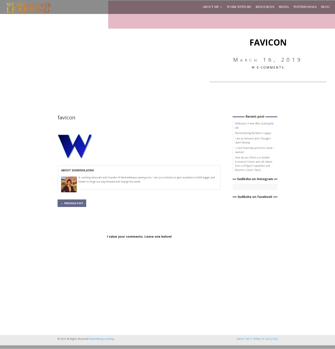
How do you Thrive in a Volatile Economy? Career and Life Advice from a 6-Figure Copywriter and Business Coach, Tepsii (253, 164)
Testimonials (305, 7)
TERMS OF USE (261, 338)
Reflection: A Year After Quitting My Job (254, 125)
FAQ (275, 338)
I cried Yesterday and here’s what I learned (254, 150)
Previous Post (71, 203)
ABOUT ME (243, 338)
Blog (325, 7)
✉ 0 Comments (268, 67)
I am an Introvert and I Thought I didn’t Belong (253, 140)
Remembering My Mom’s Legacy (253, 133)
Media (284, 7)
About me (211, 7)
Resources (265, 7)
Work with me (239, 7)
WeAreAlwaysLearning (101, 338)
